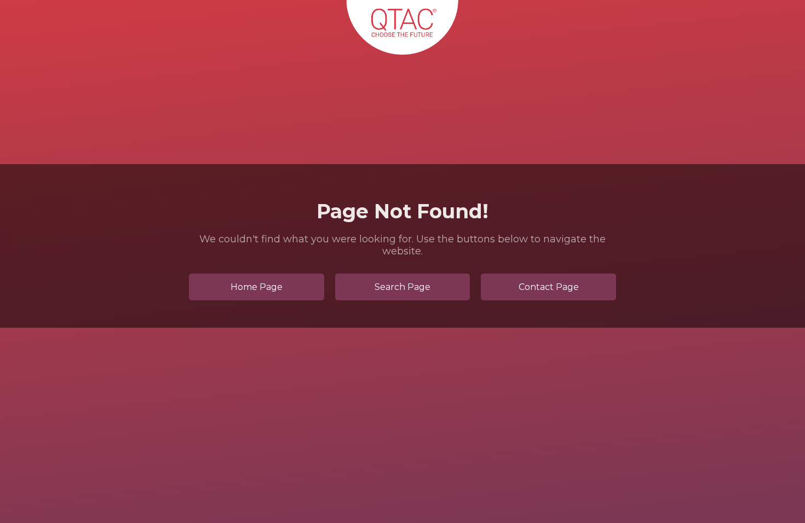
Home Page (257, 287)
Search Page (402, 287)
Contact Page (549, 287)
